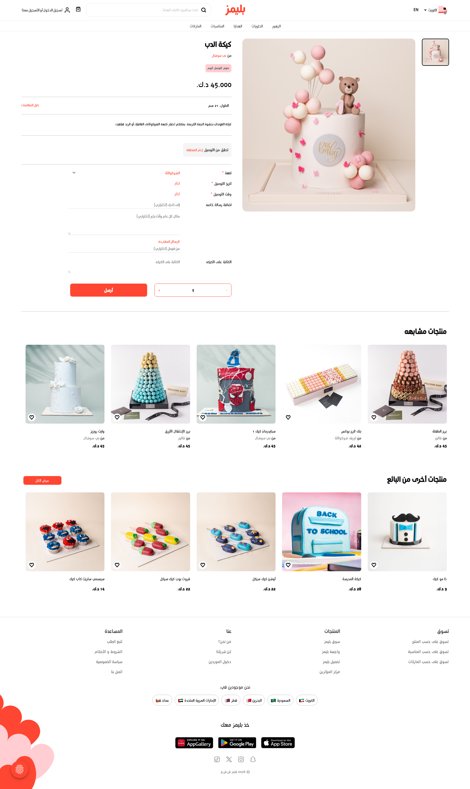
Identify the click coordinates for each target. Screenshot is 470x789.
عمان (165, 700)
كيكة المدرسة (351, 579)
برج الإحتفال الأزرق (177, 431)
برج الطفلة (439, 431)
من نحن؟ (224, 641)
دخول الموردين (220, 661)
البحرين (257, 700)
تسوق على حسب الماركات (428, 661)
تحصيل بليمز (331, 661)
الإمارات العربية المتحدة (199, 700)
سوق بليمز (332, 641)
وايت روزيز (97, 431)
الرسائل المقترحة (169, 241)
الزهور (276, 26)
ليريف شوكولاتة (348, 438)
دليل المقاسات (30, 105)
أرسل (108, 290)
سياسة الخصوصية (109, 661)
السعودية (283, 700)
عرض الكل (42, 480)
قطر (233, 700)
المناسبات (217, 26)
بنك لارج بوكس (351, 431)
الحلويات (257, 26)
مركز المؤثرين (330, 672)
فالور (441, 438)
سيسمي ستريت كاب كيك (86, 579)
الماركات (195, 26)
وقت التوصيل (221, 194)
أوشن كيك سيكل (264, 579)
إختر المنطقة (194, 150)
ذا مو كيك (440, 579)
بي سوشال (219, 55)
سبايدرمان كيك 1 (264, 431)
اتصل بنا (117, 672)
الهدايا (238, 26)
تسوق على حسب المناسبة (428, 651)
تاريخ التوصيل (221, 183)
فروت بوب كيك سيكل (175, 579)
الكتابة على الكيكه (218, 262)
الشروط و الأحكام (109, 651)
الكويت (309, 700)
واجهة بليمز (331, 651)
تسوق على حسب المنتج (430, 641)
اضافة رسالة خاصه (218, 204)
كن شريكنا (223, 651)
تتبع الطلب (115, 641)
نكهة (226, 173)
